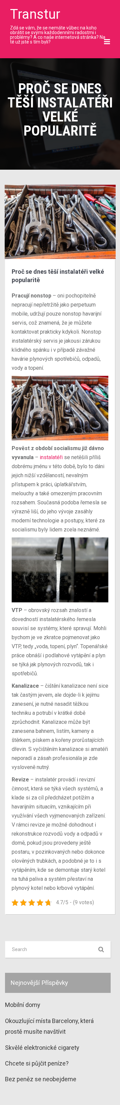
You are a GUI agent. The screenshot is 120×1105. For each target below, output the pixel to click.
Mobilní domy (22, 1004)
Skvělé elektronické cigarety (42, 1047)
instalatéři (51, 457)
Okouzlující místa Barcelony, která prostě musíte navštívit (49, 1026)
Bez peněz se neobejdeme (40, 1079)
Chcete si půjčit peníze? (37, 1063)
